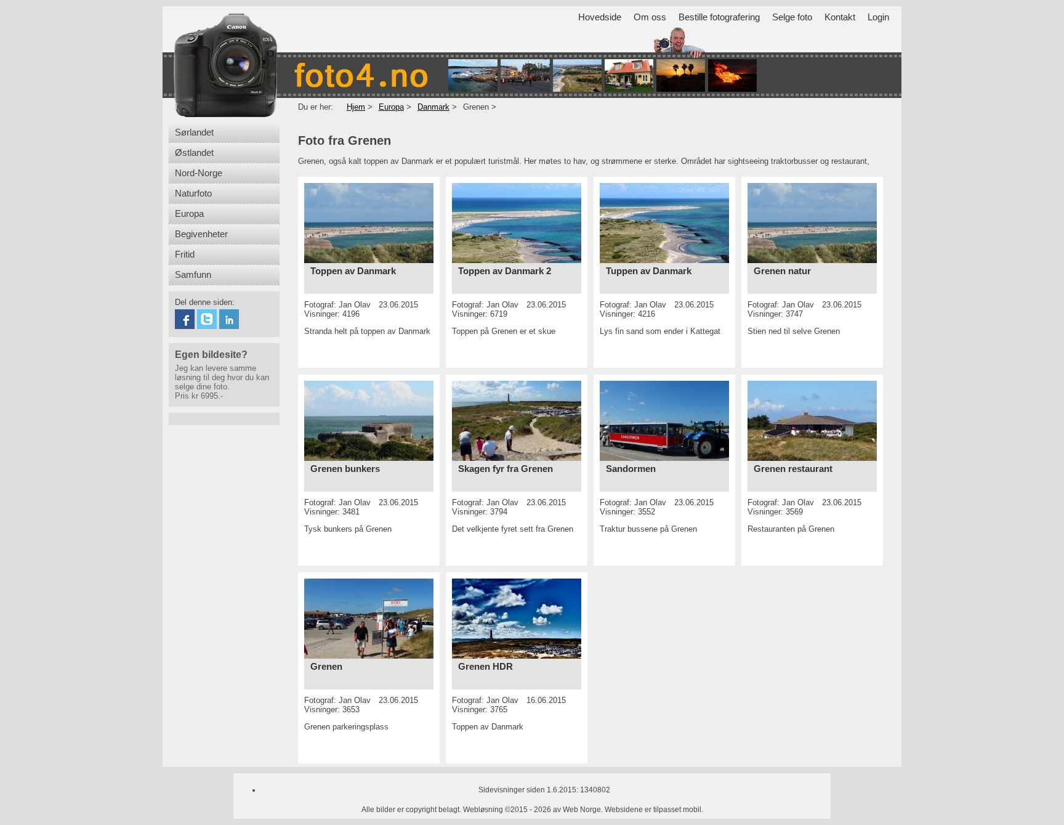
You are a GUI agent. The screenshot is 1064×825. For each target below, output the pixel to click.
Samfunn (193, 275)
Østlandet (194, 153)
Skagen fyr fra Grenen (505, 469)
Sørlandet (194, 132)
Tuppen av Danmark (648, 271)
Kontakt (839, 17)
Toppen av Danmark (353, 271)
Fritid (185, 254)
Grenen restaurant (793, 469)
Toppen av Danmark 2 (504, 271)
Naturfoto (193, 193)
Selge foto (792, 17)
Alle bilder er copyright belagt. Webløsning (432, 809)
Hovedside (599, 17)
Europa (189, 214)
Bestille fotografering (719, 17)
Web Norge (582, 809)
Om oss (650, 17)
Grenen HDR (485, 667)
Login (878, 17)
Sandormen (631, 469)
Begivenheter (201, 234)
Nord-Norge (198, 173)
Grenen (326, 667)
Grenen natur (782, 271)
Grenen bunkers (345, 469)
